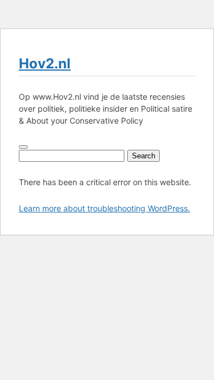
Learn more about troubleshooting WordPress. (104, 208)
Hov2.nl (45, 63)
